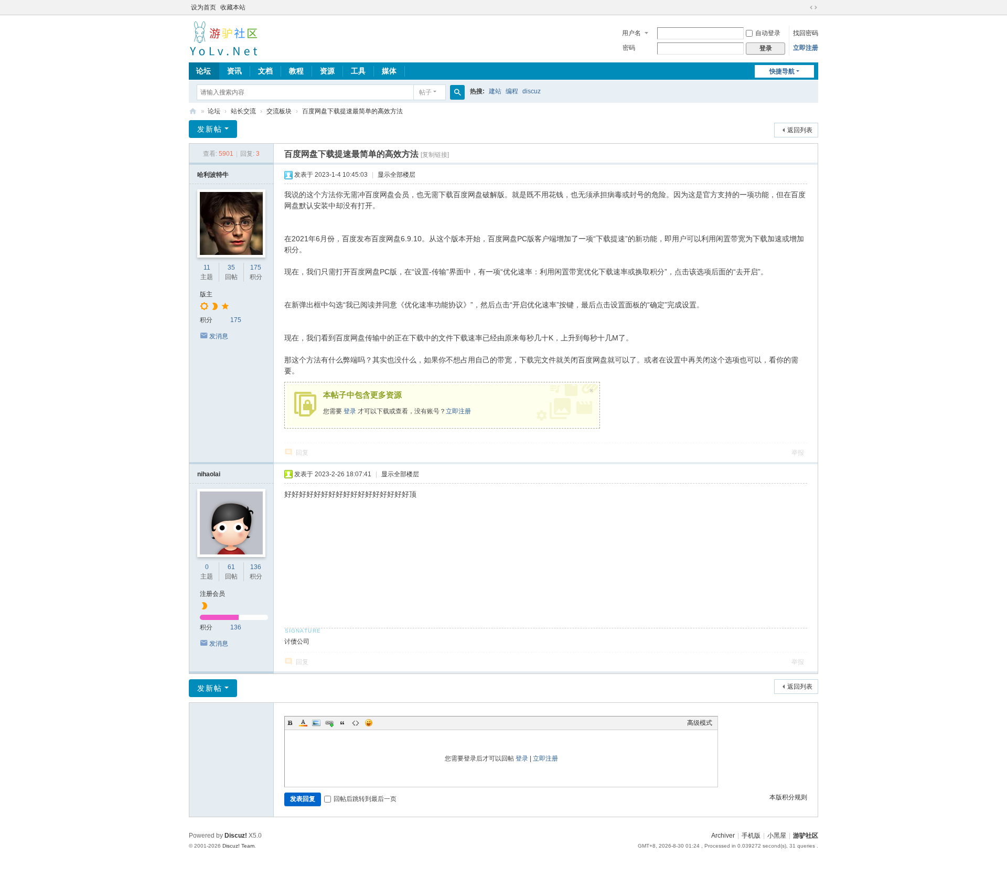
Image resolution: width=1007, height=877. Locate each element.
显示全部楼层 (396, 174)
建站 (495, 91)
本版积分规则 (788, 797)
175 (255, 267)
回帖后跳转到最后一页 (365, 799)
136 (255, 567)
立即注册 (805, 47)
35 (231, 267)
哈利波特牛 (213, 174)
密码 (629, 47)
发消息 (218, 336)
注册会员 (212, 593)
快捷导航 (782, 71)
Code (355, 723)
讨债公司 (296, 641)
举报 (797, 452)
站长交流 (243, 111)
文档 (265, 71)
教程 (296, 71)
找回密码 (805, 33)
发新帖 (209, 129)
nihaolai (208, 474)
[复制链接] (435, 154)
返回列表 (799, 130)
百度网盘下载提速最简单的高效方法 (352, 111)
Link (329, 723)
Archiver (723, 835)
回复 (302, 452)
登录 (350, 411)
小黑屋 (776, 835)
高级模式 (699, 722)
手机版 (751, 835)
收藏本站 (232, 7)
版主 (206, 294)
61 (231, 567)
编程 (512, 91)
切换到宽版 (813, 7)
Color (303, 723)
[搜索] (457, 92)
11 (206, 267)
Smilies (368, 723)
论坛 (203, 71)
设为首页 (203, 7)
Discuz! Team (238, 846)
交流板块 (279, 111)
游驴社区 (193, 111)
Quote (342, 723)
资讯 (234, 71)
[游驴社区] (223, 37)
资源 (327, 71)
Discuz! (235, 835)
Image (316, 723)
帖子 (425, 92)
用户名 (631, 33)
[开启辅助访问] (803, 7)
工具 (358, 71)
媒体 (389, 71)
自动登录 (767, 33)
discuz (531, 91)
